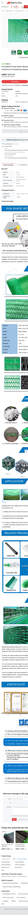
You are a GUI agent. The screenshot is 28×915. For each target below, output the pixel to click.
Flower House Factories (8, 897)
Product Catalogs (22, 859)
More (2, 904)
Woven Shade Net (5, 862)
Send (14, 819)
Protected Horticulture (19, 10)
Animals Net (5, 901)
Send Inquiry (14, 81)
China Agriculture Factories (9, 894)
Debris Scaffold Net (5, 864)
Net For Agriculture (21, 897)
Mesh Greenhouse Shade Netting (10, 883)
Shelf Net (13, 901)
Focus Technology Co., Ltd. (18, 909)
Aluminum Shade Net (20, 864)
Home (2, 10)
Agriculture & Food (9, 10)
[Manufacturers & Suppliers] (14, 2)
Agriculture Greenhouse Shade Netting (11, 886)
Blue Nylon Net (18, 867)
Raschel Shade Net (19, 862)
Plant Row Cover (5, 867)
